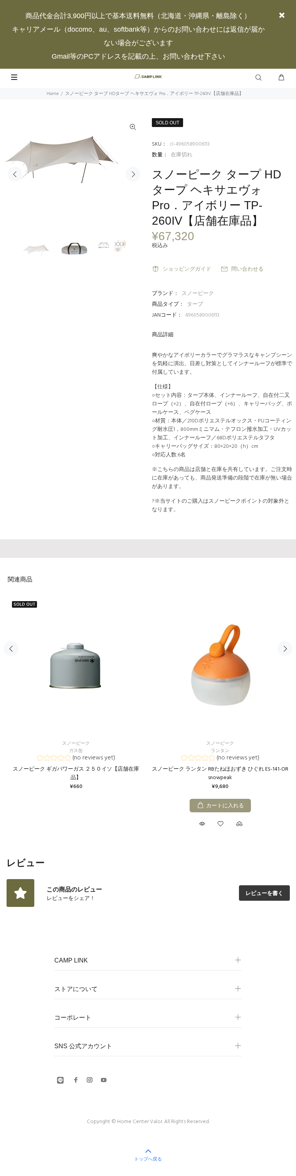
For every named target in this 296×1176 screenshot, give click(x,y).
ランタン (220, 751)
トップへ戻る (148, 1159)
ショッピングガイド (187, 269)
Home (53, 94)
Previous (15, 174)
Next (133, 174)
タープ (195, 304)
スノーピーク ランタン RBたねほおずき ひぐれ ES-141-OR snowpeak (220, 773)
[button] (76, 759)
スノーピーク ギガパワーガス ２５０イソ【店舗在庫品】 (76, 773)
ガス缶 (76, 751)
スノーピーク (198, 293)
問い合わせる (247, 269)
